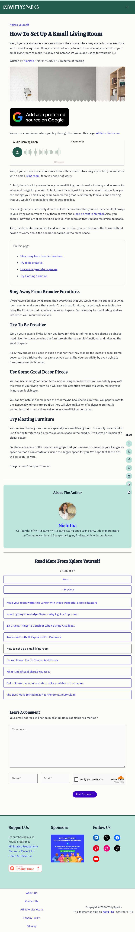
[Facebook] (129, 460)
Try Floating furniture (33, 276)
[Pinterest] (129, 468)
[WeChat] (129, 492)
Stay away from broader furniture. (41, 256)
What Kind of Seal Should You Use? (28, 672)
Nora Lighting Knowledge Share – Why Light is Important (42, 614)
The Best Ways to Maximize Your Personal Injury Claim (41, 695)
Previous (67, 589)
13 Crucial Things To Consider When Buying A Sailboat (41, 626)
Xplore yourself (19, 25)
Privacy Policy (31, 917)
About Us (31, 893)
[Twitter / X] (129, 452)
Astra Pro (108, 911)
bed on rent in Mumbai (89, 214)
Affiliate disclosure (108, 133)
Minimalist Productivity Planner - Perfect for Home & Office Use (23, 851)
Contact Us (31, 901)
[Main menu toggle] (127, 7)
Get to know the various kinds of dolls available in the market (45, 683)
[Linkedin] (129, 443)
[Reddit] (129, 476)
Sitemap (32, 926)
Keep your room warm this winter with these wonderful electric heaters (52, 603)
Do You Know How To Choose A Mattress (32, 660)
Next (67, 579)
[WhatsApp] (129, 484)
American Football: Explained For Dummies (34, 637)
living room (33, 176)
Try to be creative (31, 263)
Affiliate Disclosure (31, 909)
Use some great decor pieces (38, 269)
